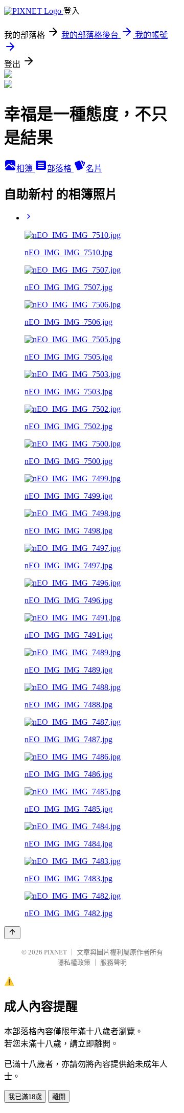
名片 (94, 168)
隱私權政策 (73, 962)
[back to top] (12, 932)
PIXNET (55, 952)
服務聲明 (113, 962)
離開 (58, 1097)
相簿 (25, 168)
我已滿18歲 (25, 1097)
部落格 (60, 168)
